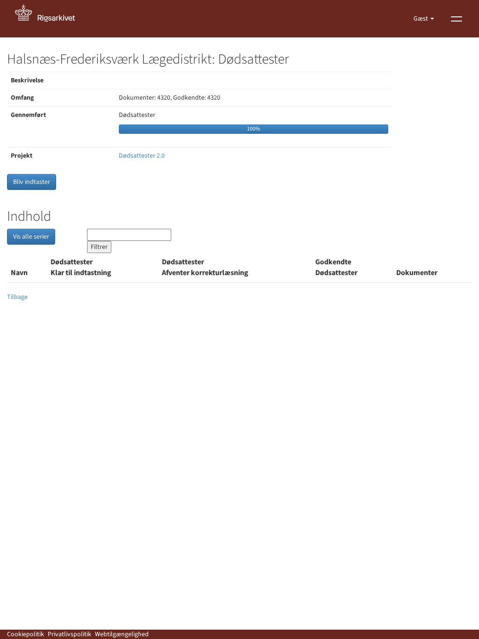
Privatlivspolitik (69, 634)
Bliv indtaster (31, 182)
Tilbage (17, 297)
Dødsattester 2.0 (142, 155)
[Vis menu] (456, 18)
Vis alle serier (31, 236)
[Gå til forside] (50, 18)
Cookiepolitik (25, 634)
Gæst (421, 18)
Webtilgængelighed (122, 634)
